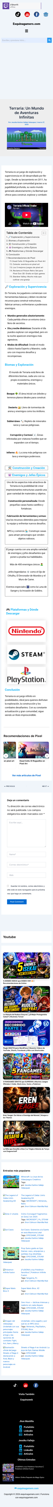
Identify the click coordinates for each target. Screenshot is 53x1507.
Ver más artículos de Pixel (26, 775)
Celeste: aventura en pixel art (26, 264)
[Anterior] (6, 755)
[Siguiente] (47, 755)
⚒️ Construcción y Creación (22, 244)
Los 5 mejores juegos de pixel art (28, 267)
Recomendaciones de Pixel (21, 258)
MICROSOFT (31, 1201)
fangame (30, 1278)
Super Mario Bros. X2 (30, 1288)
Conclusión (14, 254)
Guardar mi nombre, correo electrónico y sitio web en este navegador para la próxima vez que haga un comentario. (26, 890)
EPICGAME (31, 1235)
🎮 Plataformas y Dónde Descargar (26, 251)
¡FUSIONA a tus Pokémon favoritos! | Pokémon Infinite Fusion (33, 1272)
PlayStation (40, 1326)
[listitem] (26, 968)
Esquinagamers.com (26, 24)
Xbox (31, 1329)
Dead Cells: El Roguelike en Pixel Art (28, 261)
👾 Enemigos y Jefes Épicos (23, 247)
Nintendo (42, 1201)
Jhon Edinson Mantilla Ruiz (36, 1206)
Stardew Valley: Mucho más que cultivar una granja (27, 278)
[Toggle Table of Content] (42, 233)
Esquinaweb (26, 1399)
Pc (39, 1219)
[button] (26, 31)
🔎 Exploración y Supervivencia (23, 237)
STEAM (45, 1219)
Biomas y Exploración (19, 240)
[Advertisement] (26, 71)
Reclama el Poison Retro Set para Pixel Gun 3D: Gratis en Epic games (29, 272)
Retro (23, 1204)
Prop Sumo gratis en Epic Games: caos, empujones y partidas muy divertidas (33, 1251)
